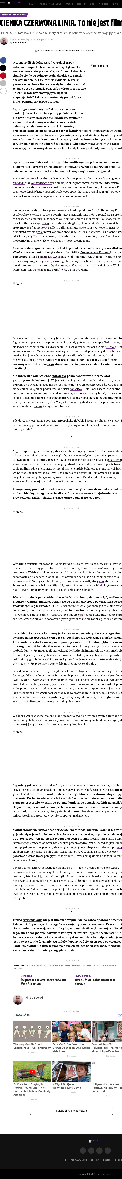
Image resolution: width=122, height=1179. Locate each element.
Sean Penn (114, 460)
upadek (90, 802)
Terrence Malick (107, 966)
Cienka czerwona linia (57, 966)
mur (101, 581)
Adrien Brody (35, 966)
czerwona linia (68, 265)
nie (80, 240)
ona (80, 614)
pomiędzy (108, 572)
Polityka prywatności (76, 1160)
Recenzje (30, 4)
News (115, 4)
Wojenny (19, 969)
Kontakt (107, 1160)
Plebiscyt (103, 4)
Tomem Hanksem (49, 256)
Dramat (77, 966)
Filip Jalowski (20, 42)
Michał (110, 347)
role (40, 232)
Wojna (55, 380)
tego (50, 364)
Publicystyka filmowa (50, 4)
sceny (45, 223)
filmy (75, 637)
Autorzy (95, 1160)
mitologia (59, 376)
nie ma (38, 406)
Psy (33, 851)
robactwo (76, 389)
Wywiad (69, 4)
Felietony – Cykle (85, 4)
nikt (81, 214)
